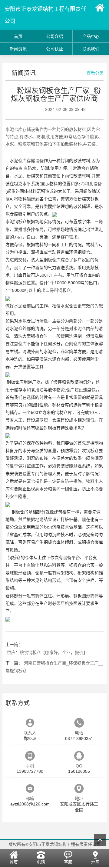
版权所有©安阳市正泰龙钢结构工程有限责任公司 (54, 844)
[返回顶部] (100, 840)
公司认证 (54, 48)
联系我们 (90, 48)
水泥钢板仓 (16, 221)
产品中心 (90, 36)
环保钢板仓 (79, 252)
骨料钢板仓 (60, 290)
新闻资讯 (18, 48)
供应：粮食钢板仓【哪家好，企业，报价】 (47, 652)
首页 (18, 36)
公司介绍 (54, 36)
